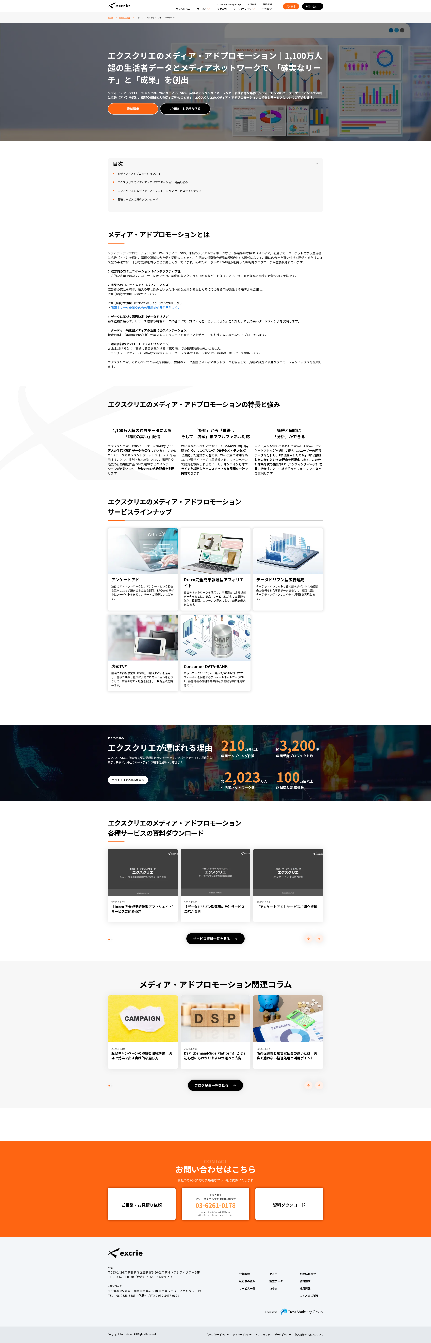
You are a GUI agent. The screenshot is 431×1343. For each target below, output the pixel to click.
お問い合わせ (313, 6)
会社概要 (267, 8)
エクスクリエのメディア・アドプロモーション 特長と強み (153, 182)
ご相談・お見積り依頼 (185, 108)
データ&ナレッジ (242, 8)
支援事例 (222, 8)
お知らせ (251, 4)
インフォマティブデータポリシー (273, 1334)
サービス (201, 8)
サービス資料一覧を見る (211, 938)
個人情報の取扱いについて (309, 1334)
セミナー (274, 1274)
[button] (109, 939)
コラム (273, 1288)
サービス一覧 (124, 17)
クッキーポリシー (242, 1334)
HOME (110, 17)
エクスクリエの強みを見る (128, 780)
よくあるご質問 (309, 1296)
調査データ (276, 1281)
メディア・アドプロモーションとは (139, 174)
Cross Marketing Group (229, 4)
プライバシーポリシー (217, 1334)
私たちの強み (183, 8)
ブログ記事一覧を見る (211, 1085)
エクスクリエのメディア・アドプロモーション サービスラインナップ (159, 191)
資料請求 (291, 6)
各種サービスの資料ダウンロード (138, 199)
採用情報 (267, 4)
